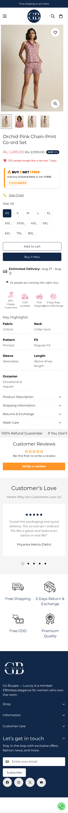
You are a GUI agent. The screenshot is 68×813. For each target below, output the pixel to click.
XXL (8, 223)
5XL (45, 223)
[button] (60, 16)
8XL (31, 233)
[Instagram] (18, 782)
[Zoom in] (55, 103)
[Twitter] (30, 782)
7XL (19, 233)
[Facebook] (7, 782)
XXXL (21, 223)
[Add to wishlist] (55, 32)
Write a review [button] (34, 466)
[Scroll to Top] (61, 793)
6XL (8, 233)
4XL (34, 223)
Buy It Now (32, 257)
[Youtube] (41, 782)
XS (7, 213)
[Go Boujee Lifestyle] (34, 16)
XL (49, 213)
